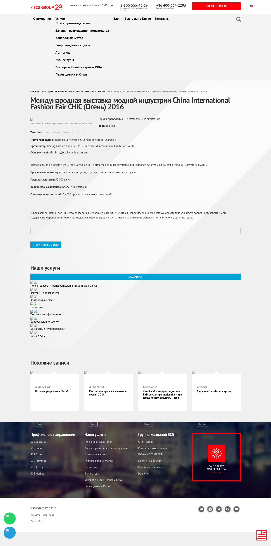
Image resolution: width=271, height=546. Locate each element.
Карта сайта (36, 521)
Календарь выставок (150, 467)
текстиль (67, 132)
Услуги (60, 18)
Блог (116, 18)
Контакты (162, 18)
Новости (148, 424)
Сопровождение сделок (72, 45)
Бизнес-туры (64, 60)
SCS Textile (80, 132)
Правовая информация (42, 515)
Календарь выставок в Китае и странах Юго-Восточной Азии (73, 91)
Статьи (39, 424)
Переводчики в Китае (71, 74)
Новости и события (149, 461)
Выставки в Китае (137, 18)
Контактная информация (152, 448)
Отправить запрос (216, 6)
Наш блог (202, 424)
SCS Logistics (38, 441)
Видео (93, 424)
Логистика (63, 52)
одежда (56, 132)
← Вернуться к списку (46, 244)
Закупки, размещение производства (82, 30)
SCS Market (37, 473)
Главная (34, 91)
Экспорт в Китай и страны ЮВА (78, 67)
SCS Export (37, 454)
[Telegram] (10, 532)
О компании (42, 18)
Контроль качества (69, 38)
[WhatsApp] (10, 518)
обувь (46, 132)
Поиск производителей (72, 23)
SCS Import (37, 448)
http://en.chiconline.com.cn (71, 152)
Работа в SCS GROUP (150, 454)
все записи (135, 276)
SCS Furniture (38, 461)
